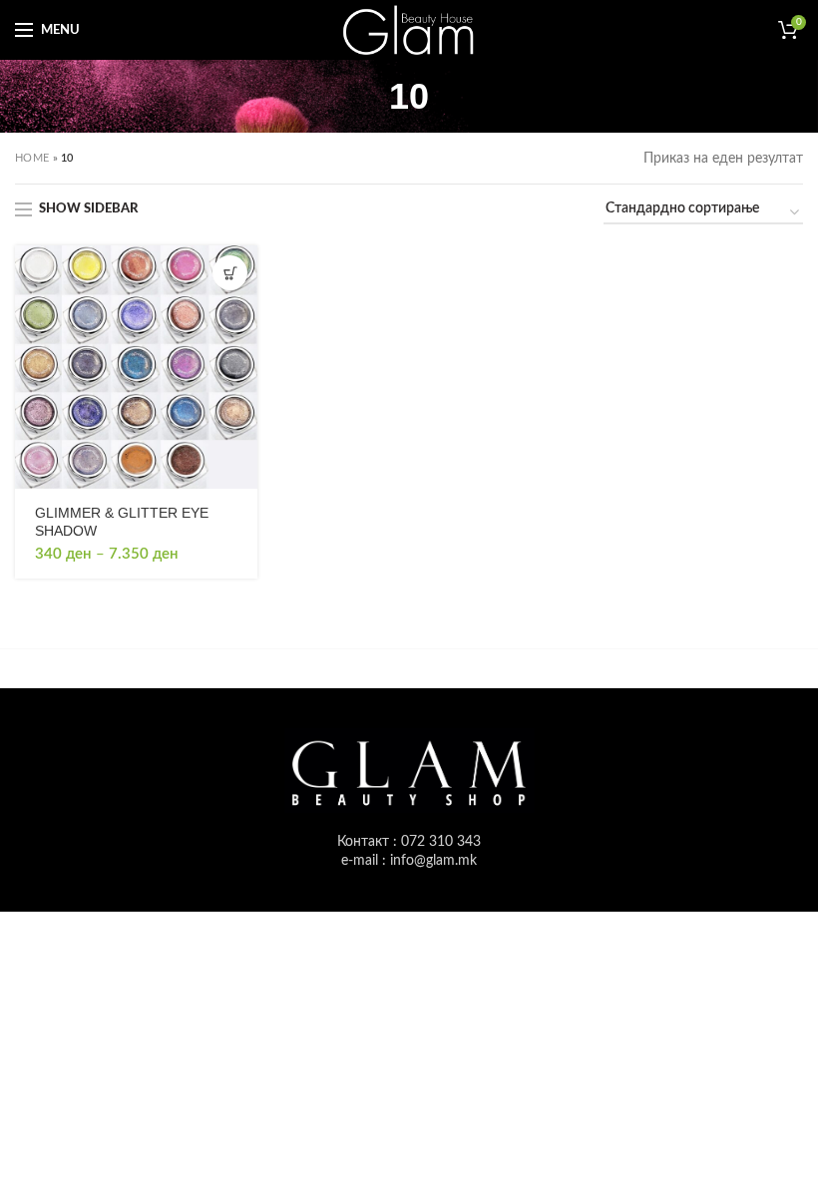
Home (32, 158)
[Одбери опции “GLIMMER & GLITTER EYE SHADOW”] (229, 272)
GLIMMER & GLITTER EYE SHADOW (121, 522)
